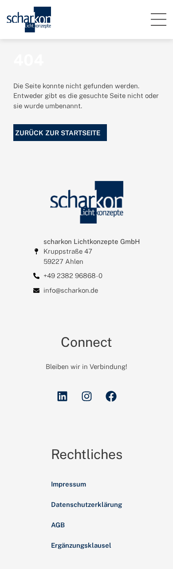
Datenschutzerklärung (86, 504)
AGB (58, 525)
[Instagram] (86, 396)
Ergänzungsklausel (81, 545)
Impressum (68, 484)
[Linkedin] (62, 396)
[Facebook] (111, 396)
